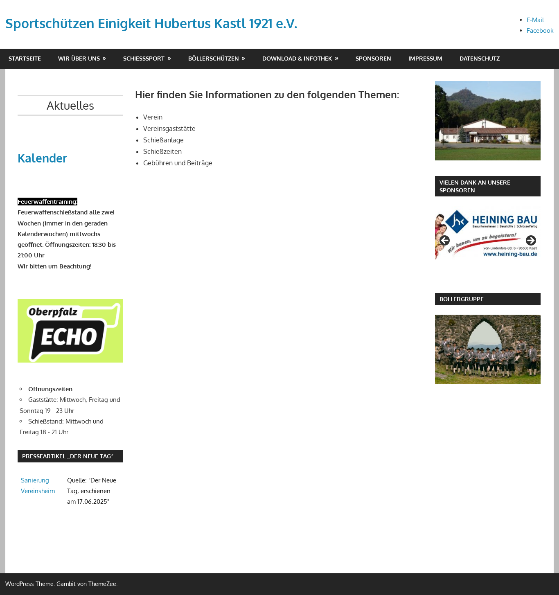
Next (530, 241)
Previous (445, 241)
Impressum (425, 58)
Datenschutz (480, 58)
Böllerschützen (213, 58)
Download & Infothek (297, 58)
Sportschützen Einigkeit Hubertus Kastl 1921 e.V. (151, 23)
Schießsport (144, 58)
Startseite (25, 58)
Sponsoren (373, 58)
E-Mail (535, 20)
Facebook (540, 30)
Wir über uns (79, 58)
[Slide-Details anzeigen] (488, 232)
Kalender (42, 158)
